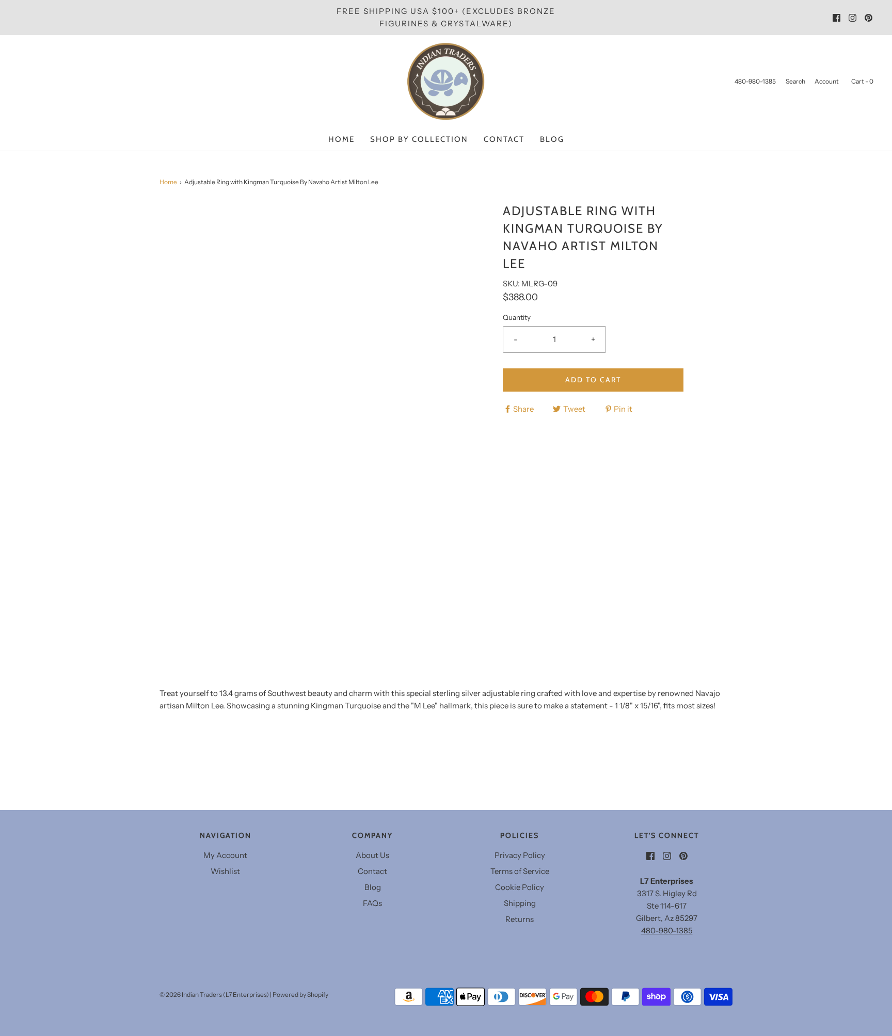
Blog (552, 139)
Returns (519, 919)
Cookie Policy (519, 887)
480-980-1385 (667, 930)
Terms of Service (519, 871)
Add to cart (593, 379)
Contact (504, 139)
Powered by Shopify (300, 994)
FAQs (372, 903)
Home (341, 139)
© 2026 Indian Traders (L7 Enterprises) (214, 994)
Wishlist (225, 871)
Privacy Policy (520, 855)
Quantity (517, 317)
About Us (372, 855)
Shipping (520, 903)
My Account (225, 855)
